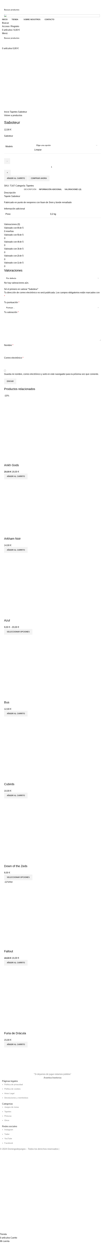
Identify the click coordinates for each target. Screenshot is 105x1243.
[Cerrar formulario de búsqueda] (3, 3)
